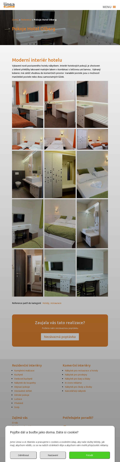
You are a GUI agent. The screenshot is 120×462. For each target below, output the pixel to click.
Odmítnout (23, 455)
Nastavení (53, 455)
